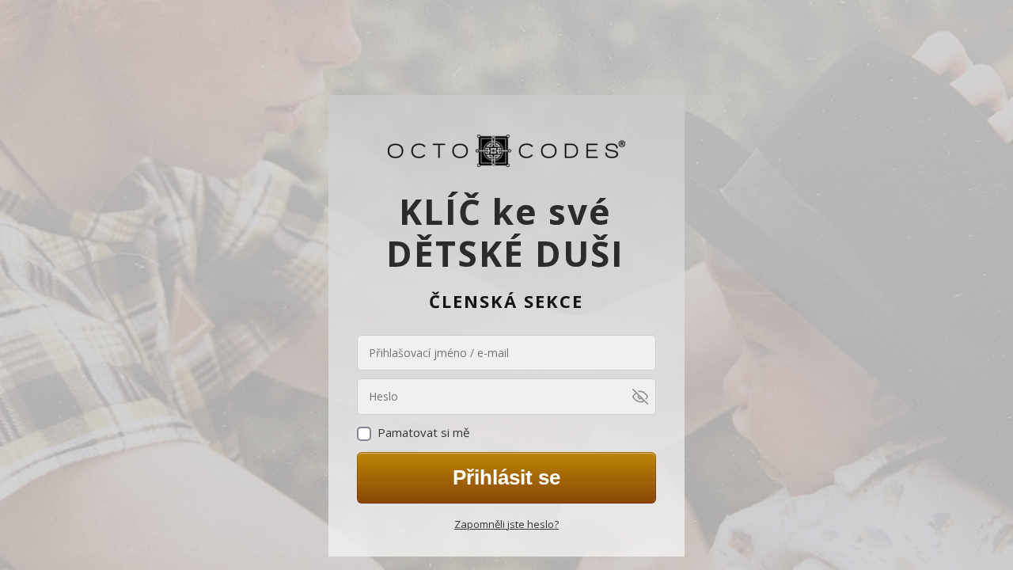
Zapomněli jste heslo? (506, 524)
